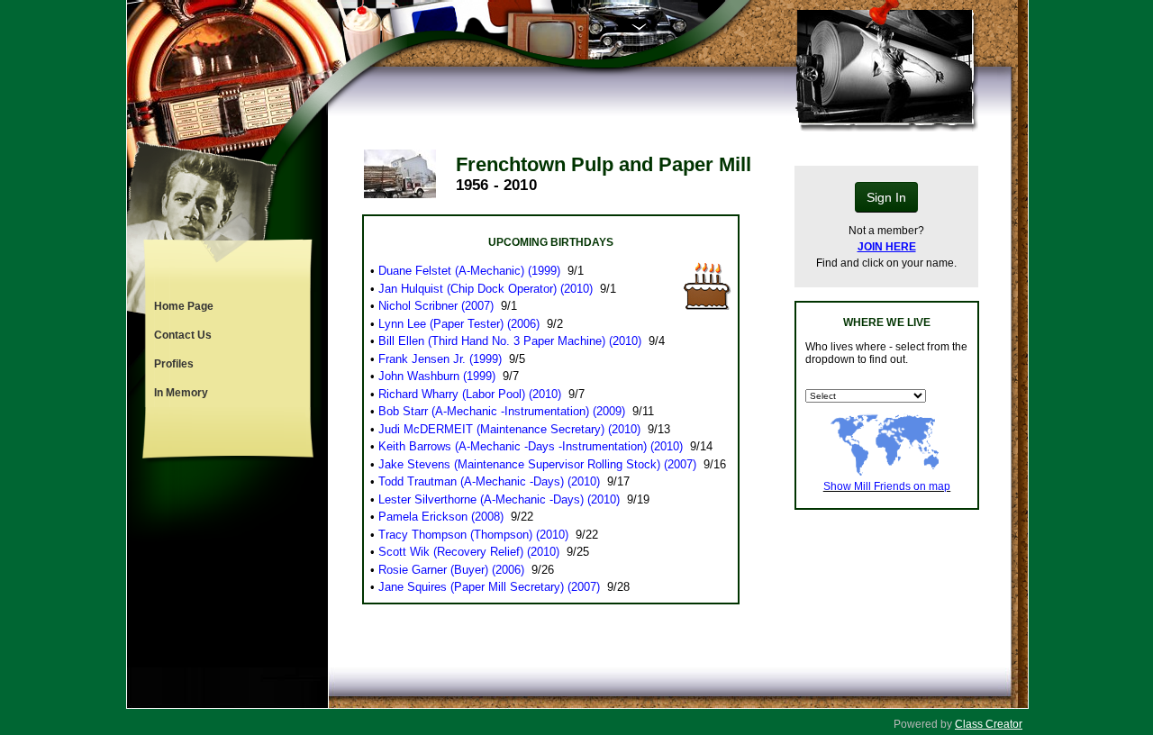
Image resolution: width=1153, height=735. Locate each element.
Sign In (886, 197)
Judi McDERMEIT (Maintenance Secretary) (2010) (509, 429)
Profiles (174, 364)
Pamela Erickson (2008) (441, 516)
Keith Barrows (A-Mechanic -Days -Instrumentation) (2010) (530, 446)
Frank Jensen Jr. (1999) (440, 359)
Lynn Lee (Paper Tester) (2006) (459, 324)
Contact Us (183, 335)
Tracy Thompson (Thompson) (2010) (473, 534)
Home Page (183, 306)
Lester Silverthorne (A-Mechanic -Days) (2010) (499, 499)
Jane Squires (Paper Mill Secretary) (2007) (489, 587)
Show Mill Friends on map (886, 486)
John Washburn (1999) (436, 376)
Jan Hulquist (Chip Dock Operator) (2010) (485, 288)
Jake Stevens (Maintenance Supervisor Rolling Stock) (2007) (537, 464)
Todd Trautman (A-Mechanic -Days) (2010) (489, 481)
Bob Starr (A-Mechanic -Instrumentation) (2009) (501, 411)
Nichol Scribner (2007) (436, 306)
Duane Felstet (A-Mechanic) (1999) (469, 270)
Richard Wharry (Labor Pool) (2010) (469, 394)
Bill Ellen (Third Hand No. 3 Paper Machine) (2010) (509, 341)
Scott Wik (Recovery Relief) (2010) (468, 551)
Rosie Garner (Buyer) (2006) (451, 569)
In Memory (181, 392)
